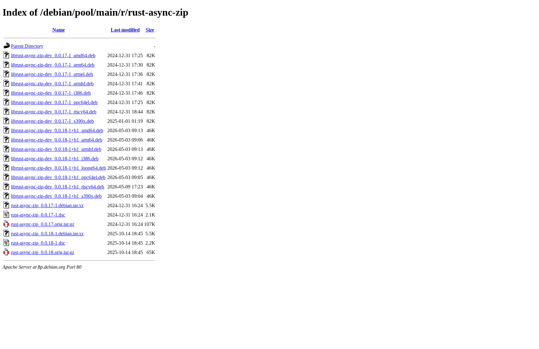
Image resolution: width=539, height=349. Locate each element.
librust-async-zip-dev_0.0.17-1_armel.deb (52, 74)
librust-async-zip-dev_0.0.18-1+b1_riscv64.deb (57, 186)
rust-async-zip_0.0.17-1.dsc (38, 214)
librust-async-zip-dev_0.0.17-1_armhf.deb (52, 83)
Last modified (125, 29)
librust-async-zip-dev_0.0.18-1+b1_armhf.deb (56, 149)
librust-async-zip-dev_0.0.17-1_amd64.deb (53, 55)
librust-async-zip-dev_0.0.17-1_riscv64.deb (53, 111)
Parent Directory (27, 46)
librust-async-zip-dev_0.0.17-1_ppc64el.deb (54, 102)
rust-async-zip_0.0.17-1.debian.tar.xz (47, 205)
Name (58, 29)
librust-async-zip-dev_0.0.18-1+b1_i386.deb (55, 158)
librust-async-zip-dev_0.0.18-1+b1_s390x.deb (56, 196)
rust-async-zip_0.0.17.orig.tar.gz (42, 224)
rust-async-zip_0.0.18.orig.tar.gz (42, 252)
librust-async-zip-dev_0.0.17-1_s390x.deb (52, 121)
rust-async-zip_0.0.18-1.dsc (38, 243)
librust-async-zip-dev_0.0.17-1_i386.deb (51, 93)
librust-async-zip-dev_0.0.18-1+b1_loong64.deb (58, 168)
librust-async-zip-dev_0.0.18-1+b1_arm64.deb (56, 139)
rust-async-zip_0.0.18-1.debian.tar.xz (47, 233)
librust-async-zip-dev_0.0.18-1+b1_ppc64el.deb (58, 177)
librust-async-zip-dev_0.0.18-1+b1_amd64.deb (57, 130)
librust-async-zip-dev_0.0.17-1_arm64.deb (53, 64)
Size (150, 29)
